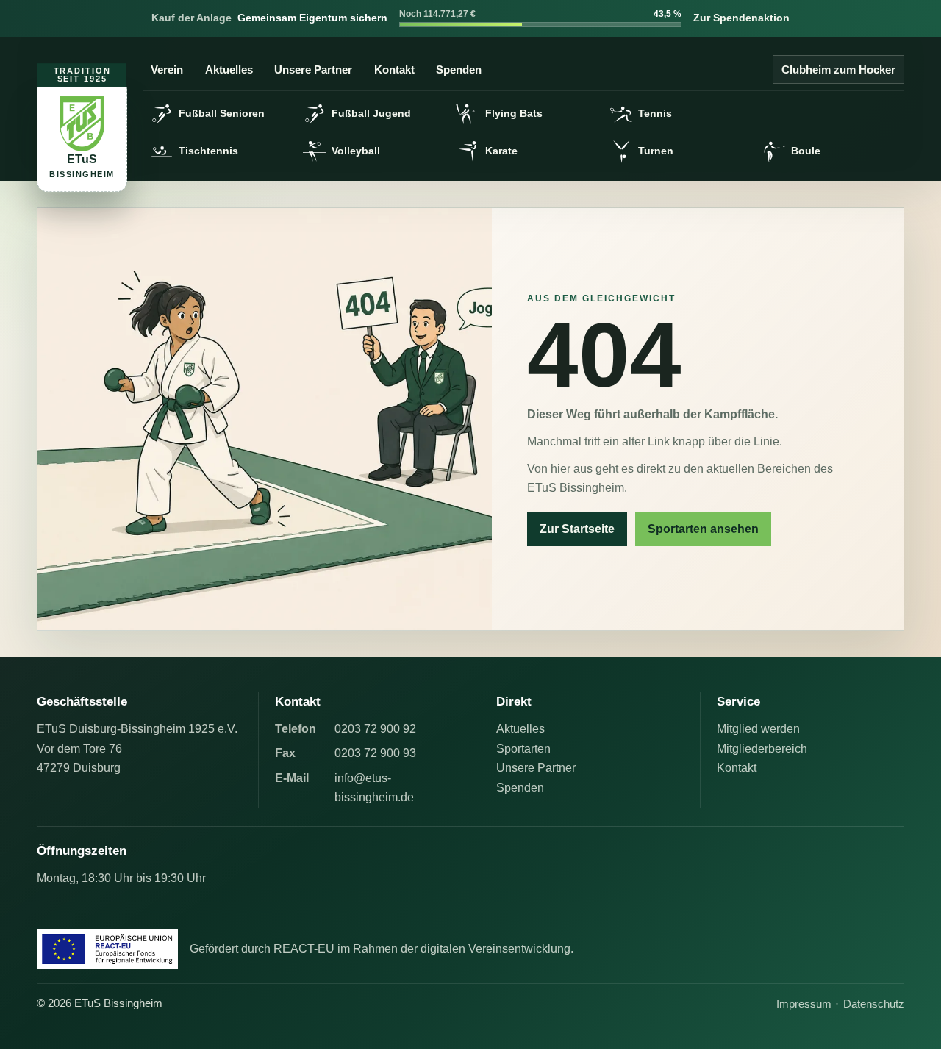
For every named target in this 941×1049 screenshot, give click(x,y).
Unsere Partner (313, 70)
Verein (167, 70)
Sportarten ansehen (703, 529)
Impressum (803, 1004)
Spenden (459, 70)
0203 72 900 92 (375, 729)
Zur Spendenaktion (741, 18)
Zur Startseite (577, 529)
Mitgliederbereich (762, 748)
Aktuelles (229, 70)
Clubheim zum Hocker (838, 70)
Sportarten (523, 748)
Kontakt (394, 70)
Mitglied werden (758, 729)
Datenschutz (873, 1004)
